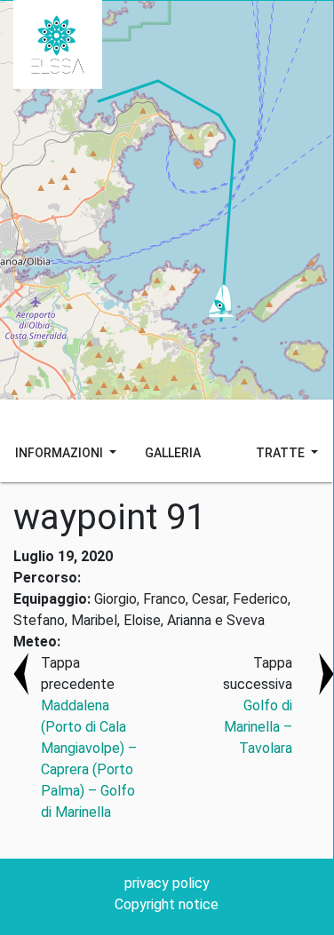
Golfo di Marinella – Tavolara (258, 727)
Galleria (173, 453)
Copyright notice (167, 904)
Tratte (281, 453)
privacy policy (167, 883)
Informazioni (60, 453)
